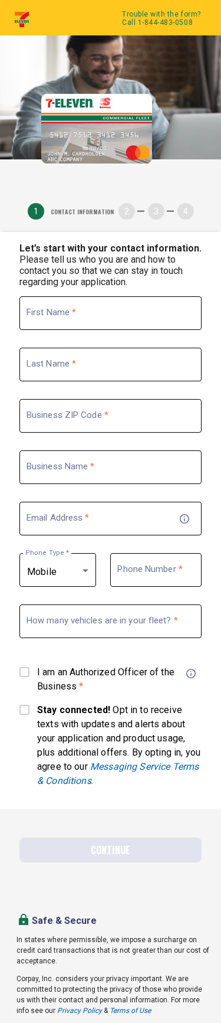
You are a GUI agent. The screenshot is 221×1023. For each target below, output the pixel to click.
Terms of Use (130, 1010)
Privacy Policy (79, 1010)
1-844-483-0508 (165, 22)
